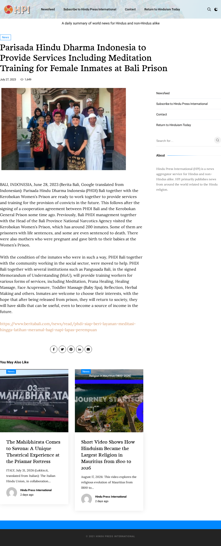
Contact (130, 9)
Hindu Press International (36, 490)
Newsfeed (48, 9)
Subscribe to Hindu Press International (89, 9)
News (5, 37)
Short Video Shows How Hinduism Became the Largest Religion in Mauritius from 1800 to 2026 (108, 455)
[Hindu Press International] (16, 9)
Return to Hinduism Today (162, 9)
